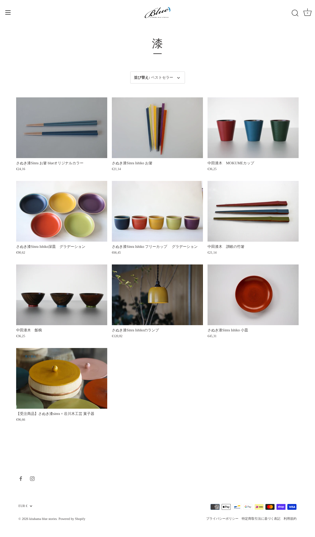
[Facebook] (20, 478)
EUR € (22, 506)
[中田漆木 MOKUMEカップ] (253, 127)
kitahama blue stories (43, 519)
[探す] (295, 13)
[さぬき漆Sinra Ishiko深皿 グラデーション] (61, 211)
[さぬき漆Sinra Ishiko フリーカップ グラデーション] (157, 211)
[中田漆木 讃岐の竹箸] (253, 211)
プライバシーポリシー (222, 518)
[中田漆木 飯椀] (61, 294)
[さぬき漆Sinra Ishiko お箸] (157, 127)
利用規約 (290, 518)
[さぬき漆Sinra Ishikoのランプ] (157, 294)
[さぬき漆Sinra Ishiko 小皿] (253, 294)
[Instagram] (32, 478)
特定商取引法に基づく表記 (261, 518)
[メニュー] (8, 12)
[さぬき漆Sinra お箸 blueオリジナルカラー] (61, 127)
